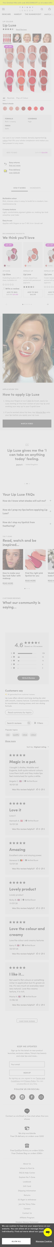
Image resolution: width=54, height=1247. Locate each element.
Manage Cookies (44, 1241)
